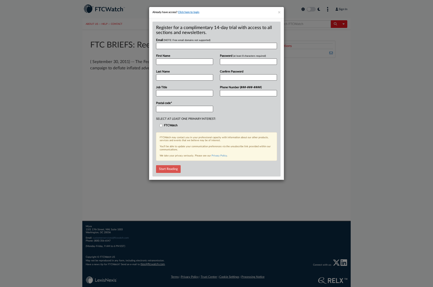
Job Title (161, 87)
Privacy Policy (219, 155)
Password (243, 55)
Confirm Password (231, 71)
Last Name (163, 71)
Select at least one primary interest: (186, 119)
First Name (163, 55)
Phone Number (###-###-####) (241, 87)
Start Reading (168, 169)
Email (183, 40)
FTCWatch (170, 125)
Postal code (164, 103)
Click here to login (188, 12)
